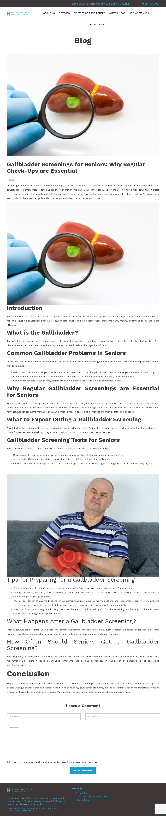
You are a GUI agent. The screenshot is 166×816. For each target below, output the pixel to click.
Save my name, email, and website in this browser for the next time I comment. (55, 762)
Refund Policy (83, 800)
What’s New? (117, 13)
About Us (49, 13)
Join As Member (139, 13)
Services (64, 13)
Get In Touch (96, 24)
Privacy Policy (83, 793)
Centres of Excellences (89, 13)
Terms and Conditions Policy (91, 796)
